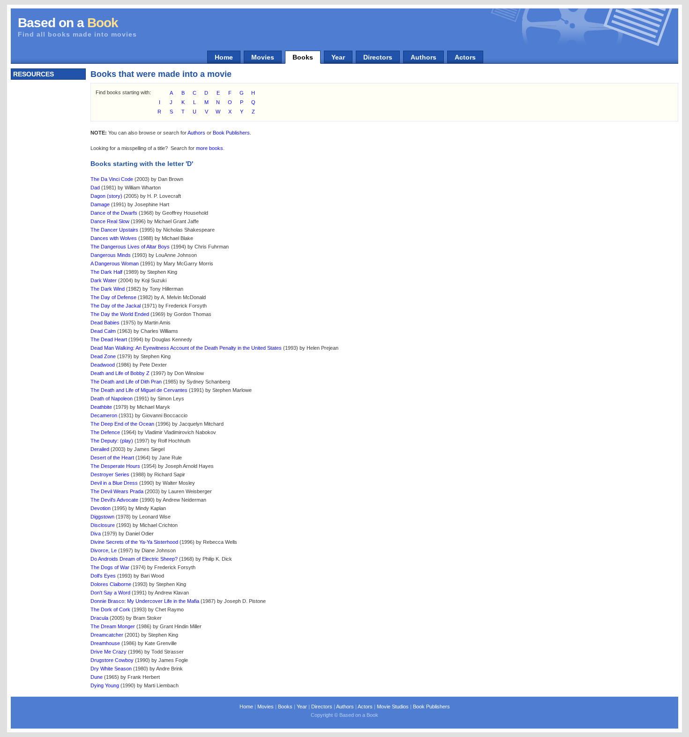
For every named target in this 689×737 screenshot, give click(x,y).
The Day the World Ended (119, 314)
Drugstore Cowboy (112, 660)
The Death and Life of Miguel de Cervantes (138, 390)
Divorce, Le (103, 550)
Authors (423, 57)
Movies (262, 57)
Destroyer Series (109, 474)
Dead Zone (103, 356)
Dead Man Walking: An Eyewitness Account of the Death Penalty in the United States (186, 348)
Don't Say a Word (110, 592)
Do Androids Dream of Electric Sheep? (134, 559)
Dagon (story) (106, 196)
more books (209, 148)
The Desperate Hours (115, 466)
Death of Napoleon (111, 398)
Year (338, 57)
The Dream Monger (112, 626)
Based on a (68, 22)
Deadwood (102, 365)
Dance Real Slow (109, 221)
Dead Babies (105, 322)
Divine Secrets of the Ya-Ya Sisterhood (134, 542)
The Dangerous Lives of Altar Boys (130, 246)
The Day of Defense (113, 297)
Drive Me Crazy (108, 651)
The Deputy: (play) (111, 441)
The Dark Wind (107, 289)
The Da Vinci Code (111, 179)
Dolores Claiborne (110, 584)
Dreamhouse (105, 643)
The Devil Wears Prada (116, 491)
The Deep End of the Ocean (122, 424)
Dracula (99, 618)
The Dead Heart (108, 339)
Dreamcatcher (106, 635)
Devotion (100, 508)
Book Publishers (231, 132)
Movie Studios (393, 706)
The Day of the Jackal (115, 305)
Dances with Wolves (113, 238)
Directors (377, 57)
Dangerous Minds (110, 255)
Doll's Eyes (103, 576)
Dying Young (104, 685)
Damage (100, 204)
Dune (96, 677)
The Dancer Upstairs (114, 230)
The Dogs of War (109, 567)
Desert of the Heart (112, 457)
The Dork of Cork (110, 609)
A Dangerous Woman (114, 263)
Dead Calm (103, 331)
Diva (95, 533)
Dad (95, 187)
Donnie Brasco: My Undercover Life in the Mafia (144, 601)
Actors (465, 57)
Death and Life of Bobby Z (120, 373)
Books (302, 57)
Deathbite (101, 407)
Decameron (103, 415)
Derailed (99, 449)
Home (224, 57)
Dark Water (103, 280)
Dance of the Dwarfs (113, 213)
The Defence (105, 432)
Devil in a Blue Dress (114, 483)
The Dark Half (106, 272)
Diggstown (102, 516)
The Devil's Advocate (114, 500)
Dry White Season (111, 668)
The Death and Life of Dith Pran (126, 381)
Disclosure (102, 525)
